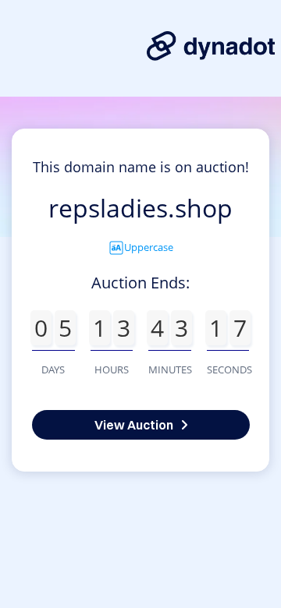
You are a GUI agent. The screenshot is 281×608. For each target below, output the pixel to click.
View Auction (133, 425)
